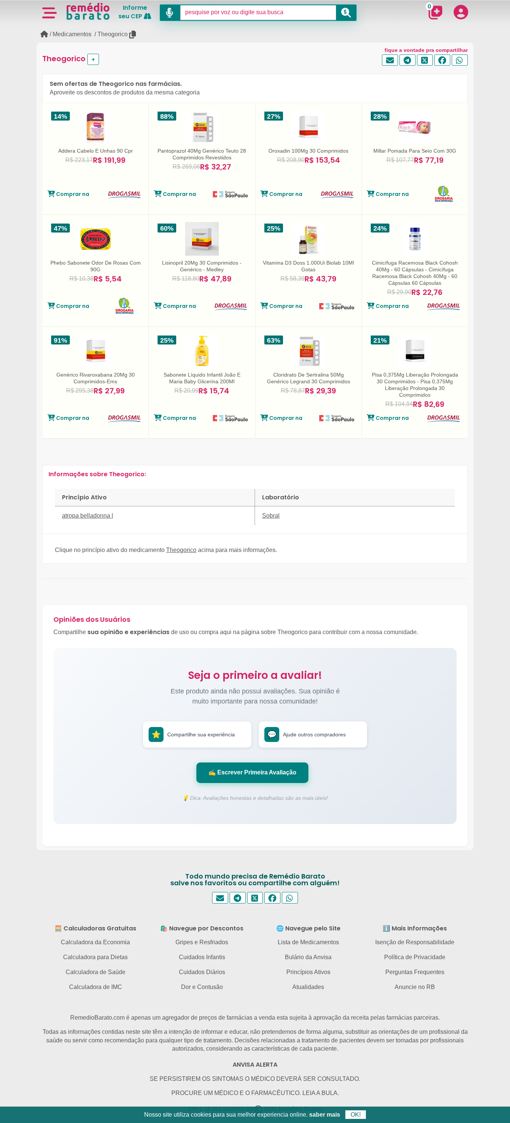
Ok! (356, 1114)
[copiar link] (133, 34)
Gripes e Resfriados (201, 942)
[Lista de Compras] (435, 12)
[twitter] (425, 60)
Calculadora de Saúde (95, 972)
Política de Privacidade (414, 957)
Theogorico (112, 34)
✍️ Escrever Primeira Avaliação (252, 772)
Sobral (271, 515)
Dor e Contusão (202, 987)
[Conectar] (461, 12)
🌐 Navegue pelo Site (308, 928)
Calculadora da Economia (95, 942)
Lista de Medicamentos (308, 942)
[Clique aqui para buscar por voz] (170, 12)
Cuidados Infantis (202, 957)
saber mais (324, 1114)
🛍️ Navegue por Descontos (201, 928)
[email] (390, 60)
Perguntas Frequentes (414, 972)
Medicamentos (72, 34)
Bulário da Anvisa (308, 957)
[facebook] (442, 60)
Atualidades (308, 987)
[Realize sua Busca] (346, 12)
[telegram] (407, 60)
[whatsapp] (460, 60)
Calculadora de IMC (95, 987)
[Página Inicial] (44, 34)
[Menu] (49, 12)
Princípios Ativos (308, 972)
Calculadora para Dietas (95, 957)
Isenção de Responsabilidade (414, 942)
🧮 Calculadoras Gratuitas (95, 928)
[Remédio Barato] (88, 11)
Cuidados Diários (202, 972)
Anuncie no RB (415, 987)
